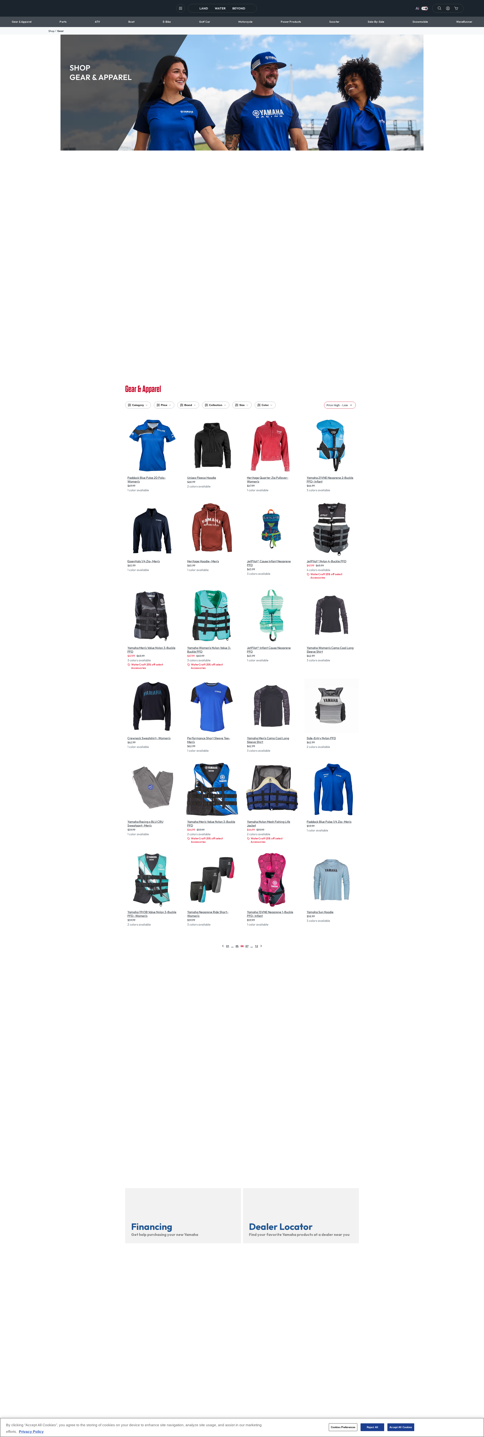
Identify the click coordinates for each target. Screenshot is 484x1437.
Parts (63, 21)
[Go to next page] (261, 946)
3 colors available (318, 490)
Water (220, 8)
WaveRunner (464, 21)
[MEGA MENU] (180, 8)
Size (242, 405)
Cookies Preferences (343, 1427)
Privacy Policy (31, 1432)
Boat (131, 21)
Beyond (238, 8)
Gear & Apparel (21, 21)
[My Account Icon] (448, 8)
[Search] (439, 8)
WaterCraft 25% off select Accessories (326, 575)
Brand (188, 405)
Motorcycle (245, 21)
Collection (215, 405)
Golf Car (204, 21)
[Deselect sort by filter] (351, 405)
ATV (97, 21)
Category (138, 405)
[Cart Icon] (456, 8)
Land (203, 8)
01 (227, 946)
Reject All (372, 1427)
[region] (242, 1427)
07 (246, 946)
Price (164, 405)
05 (237, 946)
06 (242, 946)
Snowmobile (420, 21)
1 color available (138, 490)
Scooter (334, 21)
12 (256, 946)
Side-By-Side (376, 21)
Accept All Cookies (400, 1427)
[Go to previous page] (223, 946)
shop (51, 31)
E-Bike (167, 21)
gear (60, 31)
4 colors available (318, 570)
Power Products (291, 21)
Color (265, 405)
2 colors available (199, 486)
